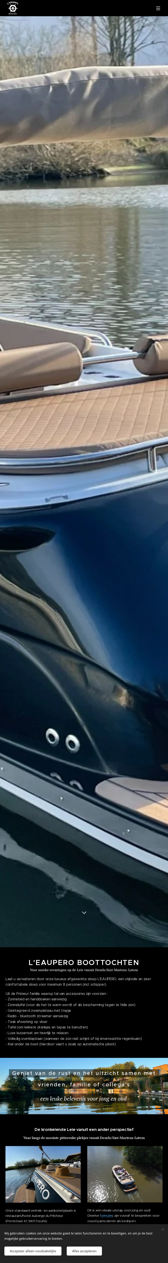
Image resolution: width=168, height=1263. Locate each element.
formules (106, 1215)
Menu (158, 8)
